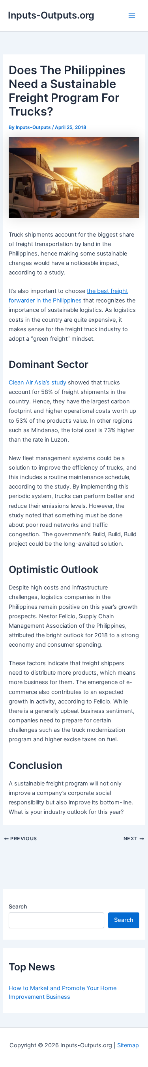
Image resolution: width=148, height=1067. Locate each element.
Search (18, 906)
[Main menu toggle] (132, 15)
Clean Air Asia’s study (38, 382)
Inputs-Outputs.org (51, 15)
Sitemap (128, 1045)
